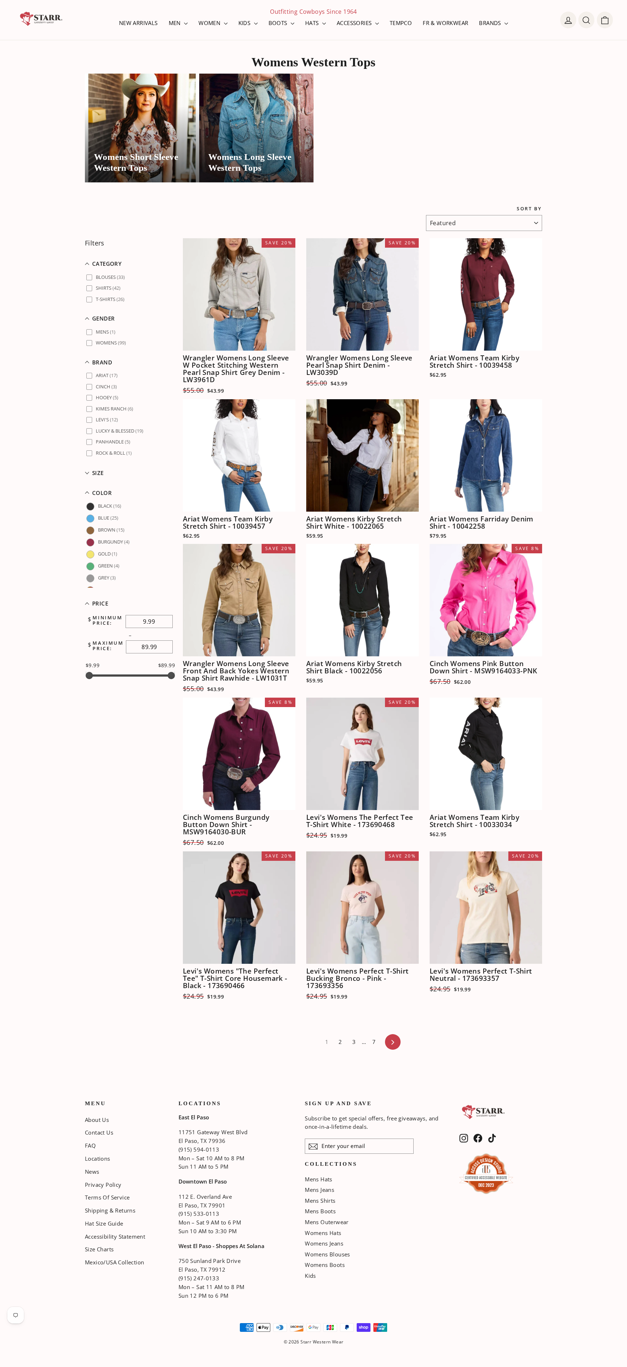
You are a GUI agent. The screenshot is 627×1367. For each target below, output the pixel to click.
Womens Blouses (327, 1254)
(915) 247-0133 (199, 1278)
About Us (97, 1119)
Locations (97, 1158)
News (92, 1171)
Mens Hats (318, 1179)
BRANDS (491, 22)
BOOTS (279, 22)
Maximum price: (108, 646)
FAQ (90, 1145)
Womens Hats (323, 1232)
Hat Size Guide (104, 1223)
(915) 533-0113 (199, 1213)
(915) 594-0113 (199, 1149)
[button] (130, 264)
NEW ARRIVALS (138, 22)
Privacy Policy (103, 1184)
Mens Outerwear (327, 1222)
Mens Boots (320, 1211)
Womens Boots (325, 1264)
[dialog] (605, 20)
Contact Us (99, 1132)
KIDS (245, 22)
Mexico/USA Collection (114, 1262)
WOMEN (210, 22)
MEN (176, 22)
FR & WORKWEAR (445, 22)
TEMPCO (401, 22)
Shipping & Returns (110, 1210)
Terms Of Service (107, 1197)
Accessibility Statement (115, 1236)
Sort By (529, 208)
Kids (310, 1275)
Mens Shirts (320, 1200)
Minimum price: (107, 620)
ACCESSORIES (355, 22)
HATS (312, 22)
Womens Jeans (324, 1243)
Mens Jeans (319, 1189)
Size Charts (99, 1249)
